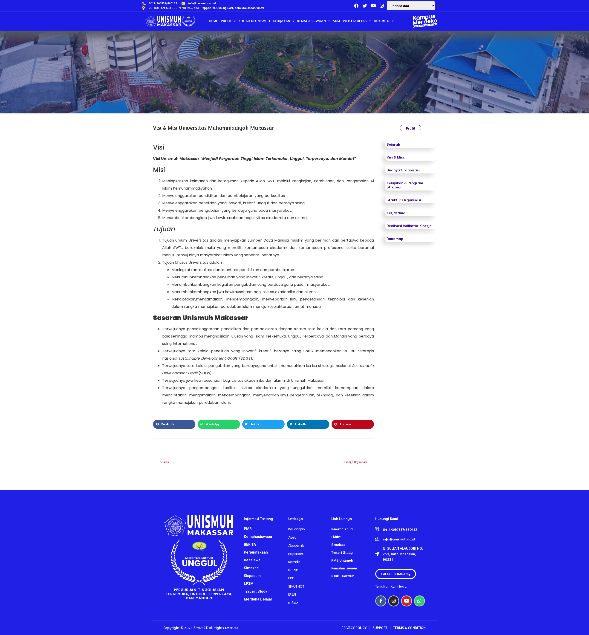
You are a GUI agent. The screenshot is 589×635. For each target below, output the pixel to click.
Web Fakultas (355, 21)
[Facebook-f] (380, 600)
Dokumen (382, 21)
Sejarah (393, 144)
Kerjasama (396, 213)
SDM (336, 21)
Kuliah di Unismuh (254, 21)
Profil (226, 21)
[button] (441, 5)
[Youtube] (406, 600)
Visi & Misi (395, 157)
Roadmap (395, 239)
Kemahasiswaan (311, 21)
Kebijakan (281, 21)
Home (213, 21)
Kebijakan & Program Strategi (405, 185)
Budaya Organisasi (403, 170)
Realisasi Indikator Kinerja (409, 226)
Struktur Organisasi (404, 200)
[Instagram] (382, 5)
